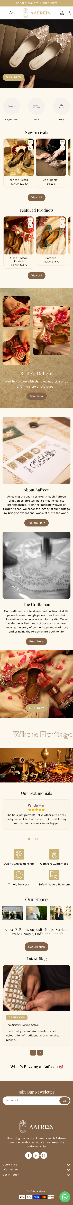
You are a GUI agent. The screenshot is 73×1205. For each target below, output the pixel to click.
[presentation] (33, 1053)
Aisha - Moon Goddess (19, 260)
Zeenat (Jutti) (19, 180)
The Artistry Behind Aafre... (22, 1025)
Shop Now (36, 396)
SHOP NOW (13, 77)
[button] (29, 839)
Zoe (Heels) (51, 180)
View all (36, 197)
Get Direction (36, 947)
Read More (36, 641)
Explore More (36, 523)
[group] (11, 109)
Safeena (50, 258)
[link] (19, 857)
